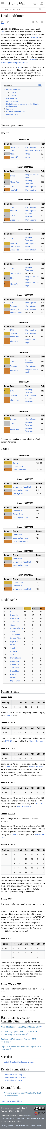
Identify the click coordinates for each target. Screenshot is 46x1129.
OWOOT (8, 715)
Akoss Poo (14, 182)
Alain (12, 154)
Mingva (13, 651)
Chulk (12, 278)
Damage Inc (30, 186)
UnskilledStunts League (14, 1074)
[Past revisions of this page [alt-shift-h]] (37, 22)
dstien (13, 674)
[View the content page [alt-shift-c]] (2, 22)
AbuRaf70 (14, 284)
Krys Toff (13, 157)
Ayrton (13, 654)
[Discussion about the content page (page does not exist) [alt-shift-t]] (7, 22)
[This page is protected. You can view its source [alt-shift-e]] (33, 22)
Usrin (12, 215)
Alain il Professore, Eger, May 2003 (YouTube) (20, 1027)
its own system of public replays (14, 62)
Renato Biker (15, 246)
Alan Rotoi (14, 667)
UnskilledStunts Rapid (13, 1080)
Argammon (15, 634)
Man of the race (36, 741)
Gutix (12, 176)
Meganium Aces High (22, 487)
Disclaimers (36, 1125)
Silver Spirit (17, 534)
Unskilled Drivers (32, 150)
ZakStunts (34, 37)
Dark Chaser (15, 658)
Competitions (16, 1101)
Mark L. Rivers (16, 273)
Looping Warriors (20, 490)
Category (5, 1101)
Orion (27, 154)
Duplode (13, 306)
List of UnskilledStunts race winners (19, 1062)
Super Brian (15, 680)
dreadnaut (14, 661)
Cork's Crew (30, 147)
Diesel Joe (14, 220)
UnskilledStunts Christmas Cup (17, 1077)
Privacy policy (7, 1125)
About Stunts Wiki (22, 1125)
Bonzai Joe (14, 147)
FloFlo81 (14, 677)
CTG (2, 31)
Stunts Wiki (16, 3)
